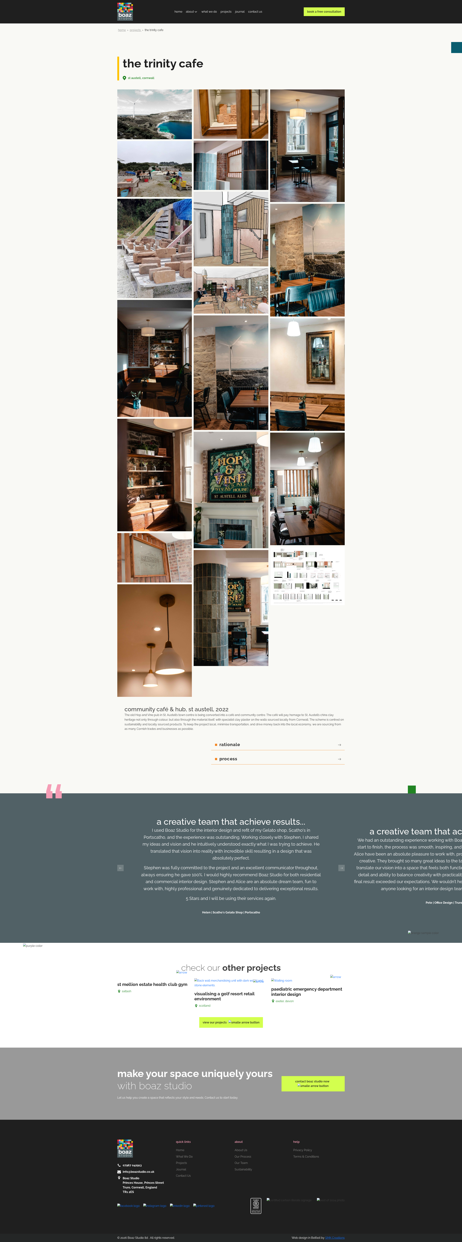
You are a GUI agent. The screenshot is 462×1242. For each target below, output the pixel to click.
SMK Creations (335, 1237)
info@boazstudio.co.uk (138, 1171)
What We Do (209, 11)
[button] (120, 868)
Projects (226, 11)
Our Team (241, 1163)
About (190, 11)
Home (178, 11)
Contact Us (255, 11)
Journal (240, 11)
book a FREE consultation (324, 11)
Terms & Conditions (306, 1156)
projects (135, 30)
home (122, 30)
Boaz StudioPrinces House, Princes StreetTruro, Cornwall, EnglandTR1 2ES (143, 1185)
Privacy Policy (302, 1150)
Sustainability (243, 1169)
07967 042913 (132, 1165)
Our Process (243, 1156)
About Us (241, 1150)
